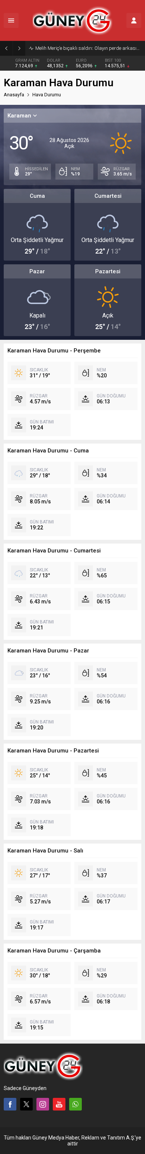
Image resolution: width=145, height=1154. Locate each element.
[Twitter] (26, 1104)
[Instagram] (42, 1104)
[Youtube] (59, 1104)
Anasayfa (14, 94)
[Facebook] (10, 1104)
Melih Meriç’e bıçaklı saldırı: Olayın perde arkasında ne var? (88, 48)
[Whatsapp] (75, 1104)
